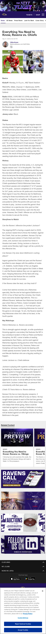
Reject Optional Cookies (23, 624)
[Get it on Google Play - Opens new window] (30, 579)
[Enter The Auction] (23, 523)
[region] (23, 611)
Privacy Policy (27, 613)
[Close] (42, 591)
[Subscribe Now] (23, 479)
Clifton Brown (14, 42)
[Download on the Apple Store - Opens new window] (15, 579)
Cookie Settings (23, 618)
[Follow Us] (23, 544)
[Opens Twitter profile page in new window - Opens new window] (11, 47)
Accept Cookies (23, 630)
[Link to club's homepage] (4, 13)
